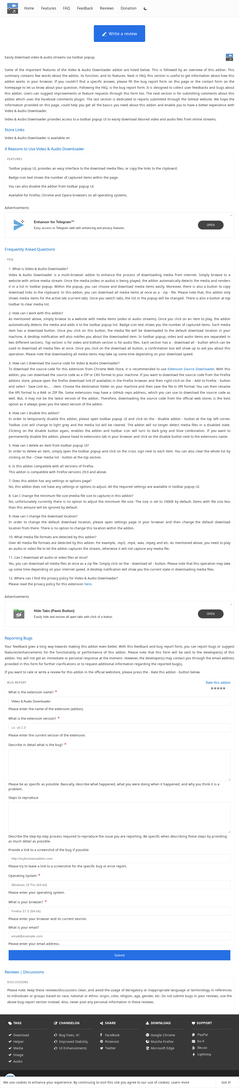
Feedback (85, 8)
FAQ (66, 8)
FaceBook (112, 1035)
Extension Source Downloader (191, 369)
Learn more (180, 1082)
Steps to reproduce (23, 797)
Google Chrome (163, 1035)
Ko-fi (200, 1041)
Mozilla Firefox (162, 1041)
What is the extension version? (34, 718)
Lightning (204, 1054)
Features (48, 8)
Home (29, 8)
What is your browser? (27, 901)
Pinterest (112, 1041)
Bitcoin (202, 1048)
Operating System (24, 875)
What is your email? (23, 927)
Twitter (110, 1048)
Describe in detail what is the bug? (37, 744)
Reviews (107, 8)
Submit (119, 955)
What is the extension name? (32, 692)
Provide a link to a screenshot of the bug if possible (48, 850)
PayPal (202, 1035)
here (87, 584)
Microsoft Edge (162, 1048)
